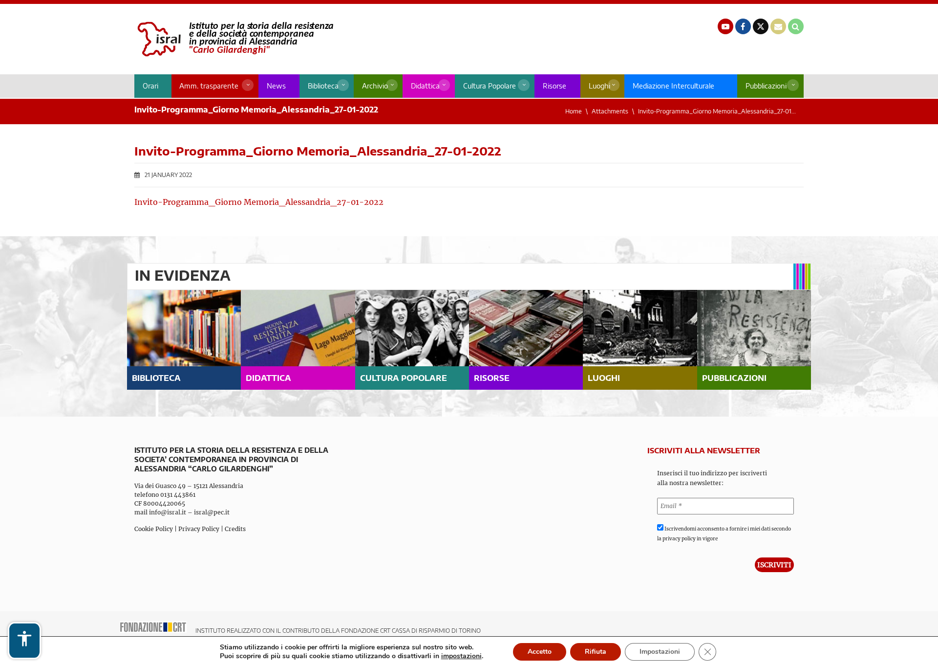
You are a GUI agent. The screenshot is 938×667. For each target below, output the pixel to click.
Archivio (375, 86)
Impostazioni (660, 651)
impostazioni (461, 656)
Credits (235, 529)
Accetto (540, 651)
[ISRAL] (233, 39)
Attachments (610, 111)
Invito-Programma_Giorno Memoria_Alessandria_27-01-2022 (259, 202)
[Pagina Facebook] (743, 26)
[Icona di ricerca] (796, 26)
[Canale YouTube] (725, 26)
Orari (150, 86)
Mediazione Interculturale (673, 86)
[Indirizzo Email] (778, 26)
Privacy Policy (198, 529)
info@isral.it (167, 512)
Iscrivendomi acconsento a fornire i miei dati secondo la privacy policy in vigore (724, 534)
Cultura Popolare (489, 86)
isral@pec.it (212, 512)
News (276, 86)
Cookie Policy (153, 529)
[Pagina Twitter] (760, 26)
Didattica (425, 86)
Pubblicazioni (766, 86)
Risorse (554, 86)
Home (573, 111)
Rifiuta (595, 651)
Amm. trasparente (208, 86)
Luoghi (599, 86)
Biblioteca (323, 86)
